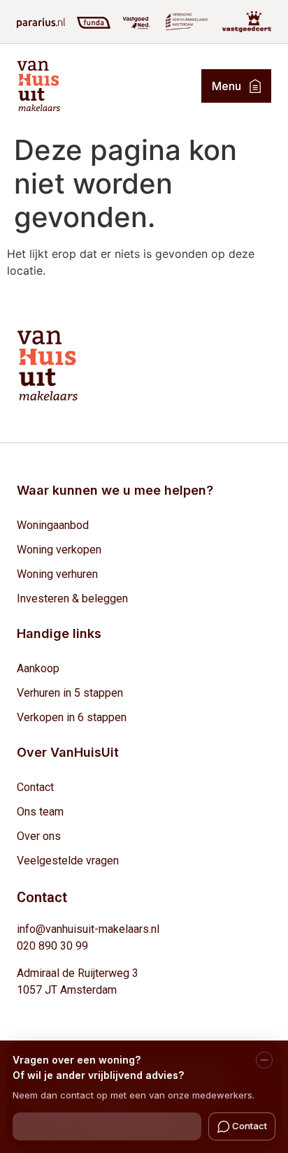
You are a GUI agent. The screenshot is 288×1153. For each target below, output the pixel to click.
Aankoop (38, 668)
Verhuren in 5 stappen (70, 692)
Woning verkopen (59, 549)
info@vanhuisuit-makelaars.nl (88, 929)
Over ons (39, 836)
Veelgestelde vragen (68, 860)
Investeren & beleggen (72, 598)
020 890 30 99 (52, 945)
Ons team (40, 811)
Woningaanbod (53, 525)
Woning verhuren (57, 574)
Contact (35, 787)
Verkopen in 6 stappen (72, 717)
